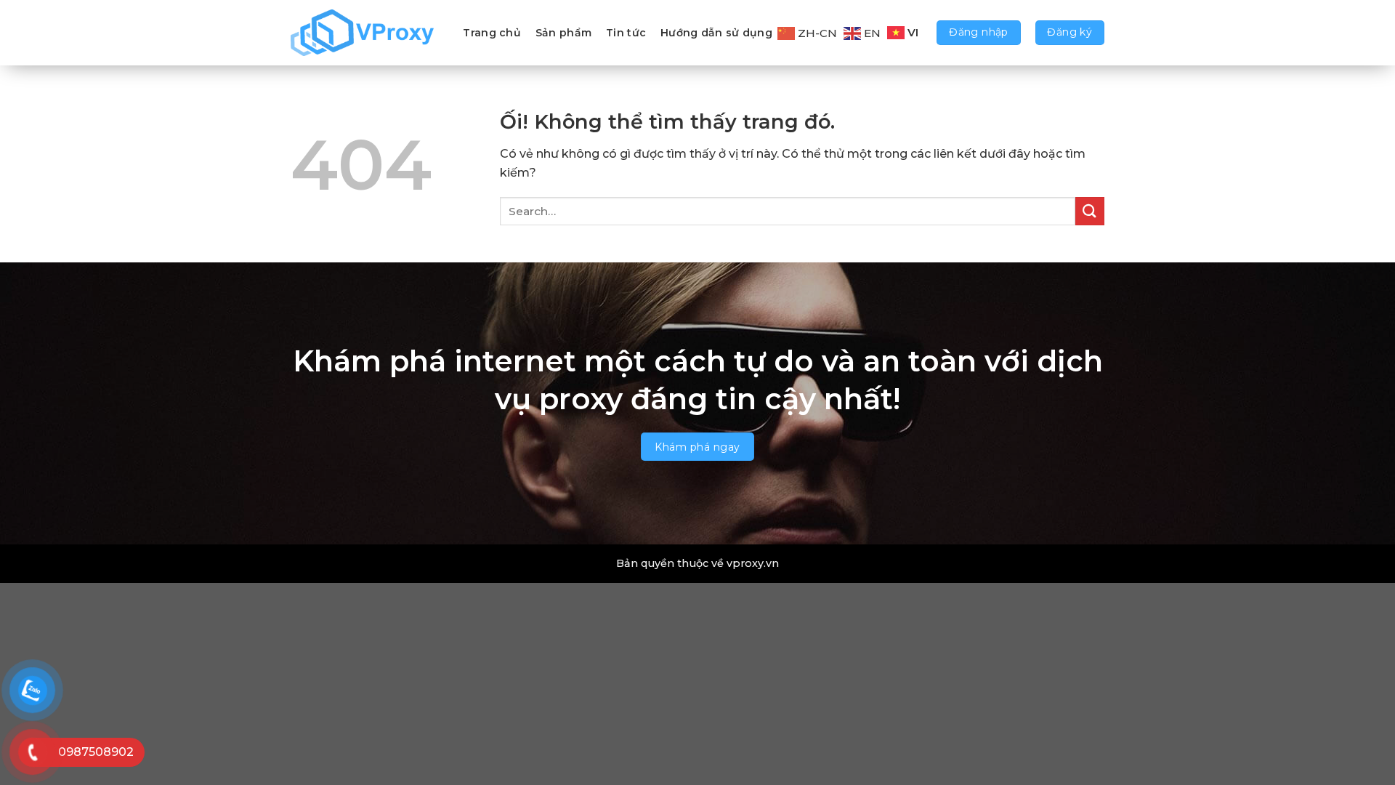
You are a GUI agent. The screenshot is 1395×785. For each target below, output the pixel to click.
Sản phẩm (563, 32)
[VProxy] (363, 33)
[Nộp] (1089, 211)
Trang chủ (492, 32)
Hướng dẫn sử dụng (716, 32)
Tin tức (626, 32)
